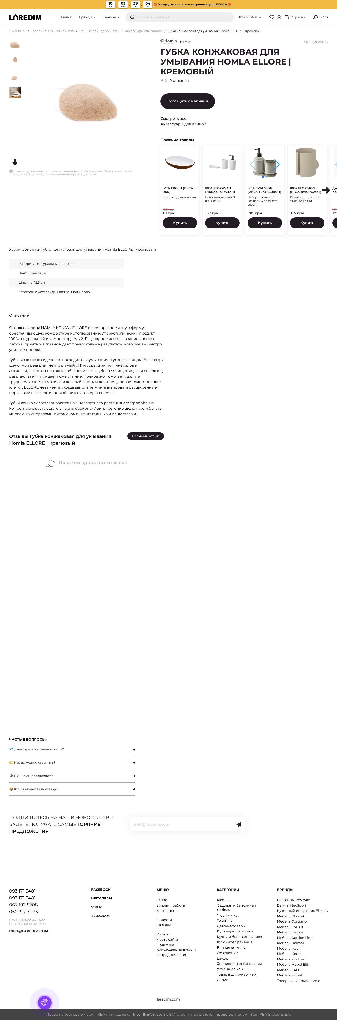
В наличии (111, 17)
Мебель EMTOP (290, 927)
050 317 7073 (23, 911)
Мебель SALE (288, 970)
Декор (222, 958)
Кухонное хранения (234, 942)
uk (320, 17)
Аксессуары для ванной (143, 31)
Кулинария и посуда (235, 931)
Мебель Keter (289, 953)
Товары (37, 31)
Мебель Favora (290, 932)
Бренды (86, 17)
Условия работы (171, 905)
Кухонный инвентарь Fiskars (302, 910)
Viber (96, 907)
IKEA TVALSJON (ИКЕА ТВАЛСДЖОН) (264, 190)
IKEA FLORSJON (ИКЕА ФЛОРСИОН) (305, 190)
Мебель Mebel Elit (292, 964)
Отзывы (164, 925)
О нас (162, 900)
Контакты (165, 910)
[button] (276, 164)
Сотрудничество (171, 955)
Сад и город (228, 915)
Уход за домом (230, 969)
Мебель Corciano (292, 921)
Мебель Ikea (288, 948)
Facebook (100, 890)
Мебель (223, 900)
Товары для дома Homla (298, 981)
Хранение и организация (239, 963)
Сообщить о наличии (187, 101)
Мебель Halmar (290, 943)
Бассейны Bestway (293, 900)
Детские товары (231, 926)
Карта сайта (167, 939)
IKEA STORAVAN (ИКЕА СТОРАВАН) (220, 190)
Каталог (65, 17)
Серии (222, 980)
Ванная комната (61, 31)
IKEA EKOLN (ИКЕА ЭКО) (178, 190)
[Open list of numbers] (260, 17)
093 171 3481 (248, 17)
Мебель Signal (289, 975)
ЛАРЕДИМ (17, 31)
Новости (164, 920)
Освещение (227, 953)
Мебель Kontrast (291, 959)
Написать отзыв (145, 436)
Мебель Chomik (291, 916)
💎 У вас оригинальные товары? (36, 749)
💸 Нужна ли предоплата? (31, 776)
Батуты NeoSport (291, 905)
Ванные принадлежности (99, 31)
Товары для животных (236, 974)
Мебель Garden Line (294, 937)
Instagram (101, 898)
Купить (180, 223)
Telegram (100, 916)
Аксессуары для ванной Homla (64, 292)
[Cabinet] (279, 17)
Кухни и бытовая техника (239, 937)
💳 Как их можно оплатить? (32, 762)
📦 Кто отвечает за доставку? (33, 789)
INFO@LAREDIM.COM (28, 931)
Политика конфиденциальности (176, 947)
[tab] (72, 749)
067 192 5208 (23, 905)
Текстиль (224, 920)
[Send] (238, 824)
